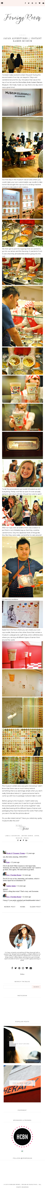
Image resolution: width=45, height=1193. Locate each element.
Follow (22, 974)
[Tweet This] (21, 840)
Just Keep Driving (22, 1043)
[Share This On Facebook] (18, 840)
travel (26, 838)
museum (19, 838)
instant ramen (27, 835)
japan (37, 835)
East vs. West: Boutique (22, 1083)
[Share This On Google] (26, 840)
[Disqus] (22, 876)
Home (22, 907)
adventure (16, 835)
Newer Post (9, 907)
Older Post (35, 907)
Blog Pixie (33, 1184)
